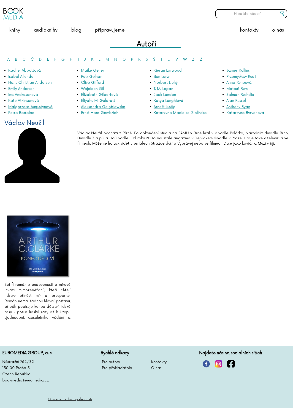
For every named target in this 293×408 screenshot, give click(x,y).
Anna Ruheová (239, 82)
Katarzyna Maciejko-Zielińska (180, 113)
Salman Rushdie (240, 94)
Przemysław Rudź (241, 76)
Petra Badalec (21, 113)
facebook (231, 363)
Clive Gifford (92, 82)
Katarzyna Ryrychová (245, 113)
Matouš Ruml (237, 88)
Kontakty (159, 362)
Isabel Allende (20, 76)
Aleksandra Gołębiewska (103, 107)
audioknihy (45, 30)
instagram (218, 363)
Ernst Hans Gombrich (99, 113)
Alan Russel (236, 100)
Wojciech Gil (92, 88)
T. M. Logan (163, 88)
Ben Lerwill (163, 76)
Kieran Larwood (168, 70)
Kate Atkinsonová (23, 100)
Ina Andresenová (23, 94)
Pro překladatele (117, 368)
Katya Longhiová (168, 100)
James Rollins (238, 70)
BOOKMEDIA (49, 10)
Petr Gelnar (91, 76)
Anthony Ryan (238, 107)
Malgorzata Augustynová (30, 107)
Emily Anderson (21, 88)
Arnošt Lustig (165, 107)
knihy (14, 30)
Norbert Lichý (166, 82)
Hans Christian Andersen (30, 82)
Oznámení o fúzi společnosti (70, 399)
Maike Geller (92, 70)
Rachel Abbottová (24, 70)
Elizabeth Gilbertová (99, 94)
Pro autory (111, 362)
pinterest (206, 363)
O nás (156, 368)
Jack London (165, 94)
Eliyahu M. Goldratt (98, 100)
